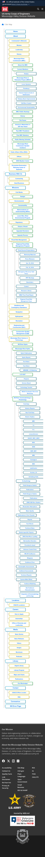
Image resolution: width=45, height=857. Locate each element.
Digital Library (19, 665)
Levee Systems (26, 84)
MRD (33, 455)
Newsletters (29, 282)
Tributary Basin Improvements (26, 99)
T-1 (33, 425)
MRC (33, 421)
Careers (15, 609)
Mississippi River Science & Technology (19, 339)
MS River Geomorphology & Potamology (23, 398)
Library (15, 661)
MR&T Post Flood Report (26, 295)
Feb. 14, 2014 (30, 267)
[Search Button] (37, 9)
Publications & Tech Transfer (26, 515)
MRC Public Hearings (22, 111)
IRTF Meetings (30, 277)
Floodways (26, 88)
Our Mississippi (23, 683)
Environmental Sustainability (26, 107)
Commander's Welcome (19, 41)
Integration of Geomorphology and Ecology (30, 595)
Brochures (19, 652)
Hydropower (19, 316)
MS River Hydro (23, 344)
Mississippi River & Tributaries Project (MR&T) (22, 79)
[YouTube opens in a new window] (13, 761)
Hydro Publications (26, 353)
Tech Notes (26, 361)
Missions (15, 188)
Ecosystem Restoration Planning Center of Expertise (19, 167)
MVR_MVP (33, 451)
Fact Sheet (26, 366)
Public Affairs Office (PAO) (19, 152)
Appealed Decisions (22, 231)
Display (26, 73)
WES (33, 464)
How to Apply (19, 614)
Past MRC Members (23, 135)
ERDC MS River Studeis (33, 502)
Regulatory (19, 222)
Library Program (19, 670)
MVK (33, 442)
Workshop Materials (30, 254)
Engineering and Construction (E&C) (19, 326)
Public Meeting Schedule (22, 139)
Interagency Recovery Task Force (26, 272)
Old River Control (26, 103)
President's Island (30, 545)
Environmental (19, 201)
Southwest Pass (30, 562)
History (19, 54)
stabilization (33, 468)
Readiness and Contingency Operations (19, 306)
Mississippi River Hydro (22, 348)
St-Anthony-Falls (33, 476)
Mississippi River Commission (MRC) (19, 59)
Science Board (26, 383)
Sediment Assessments (26, 570)
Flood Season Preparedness (26, 250)
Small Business (19, 183)
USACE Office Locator (19, 692)
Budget (22, 196)
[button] (21, 4)
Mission (19, 45)
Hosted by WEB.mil (22, 813)
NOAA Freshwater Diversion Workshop (30, 392)
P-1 (33, 429)
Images (19, 647)
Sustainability (22, 205)
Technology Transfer (26, 387)
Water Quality (30, 511)
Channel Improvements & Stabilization (26, 93)
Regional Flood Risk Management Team (26, 300)
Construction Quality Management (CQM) (22, 332)
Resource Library (26, 290)
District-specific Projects (26, 532)
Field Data (26, 404)
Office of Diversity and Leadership (19, 624)
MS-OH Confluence (29, 553)
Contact (26, 286)
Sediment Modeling (30, 583)
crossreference (33, 434)
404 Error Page (15, 706)
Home (15, 31)
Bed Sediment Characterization (30, 588)
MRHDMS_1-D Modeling (30, 370)
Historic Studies (30, 416)
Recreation (19, 321)
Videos (19, 643)
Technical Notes (30, 528)
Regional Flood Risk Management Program (23, 245)
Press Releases (30, 259)
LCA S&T (23, 374)
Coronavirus (15, 701)
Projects (26, 378)
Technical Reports (26, 575)
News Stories (19, 634)
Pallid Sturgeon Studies (30, 485)
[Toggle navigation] (41, 9)
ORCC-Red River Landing (30, 536)
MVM (33, 447)
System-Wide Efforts (26, 579)
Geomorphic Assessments (26, 566)
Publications (30, 489)
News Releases (19, 638)
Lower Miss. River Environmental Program (22, 217)
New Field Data (30, 412)
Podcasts (19, 656)
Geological (33, 459)
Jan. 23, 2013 (30, 263)
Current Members (22, 69)
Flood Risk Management (19, 239)
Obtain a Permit (23, 226)
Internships (19, 618)
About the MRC (23, 65)
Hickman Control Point (29, 549)
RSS (19, 697)
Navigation (19, 312)
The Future (22, 120)
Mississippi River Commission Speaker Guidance (22, 145)
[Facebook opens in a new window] (3, 761)
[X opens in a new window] (8, 761)
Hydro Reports (26, 357)
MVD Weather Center (22, 161)
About (15, 36)
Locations (15, 600)
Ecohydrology (26, 481)
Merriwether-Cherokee (29, 541)
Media (15, 629)
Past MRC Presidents (22, 131)
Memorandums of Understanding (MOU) (23, 210)
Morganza (30, 558)
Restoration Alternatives (30, 506)
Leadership (19, 49)
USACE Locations (19, 605)
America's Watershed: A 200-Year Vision (22, 125)
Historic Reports (30, 408)
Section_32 (33, 472)
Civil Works (19, 192)
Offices (19, 156)
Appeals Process (22, 235)
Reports (30, 519)
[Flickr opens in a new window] (18, 761)
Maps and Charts (19, 674)
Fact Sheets (29, 523)
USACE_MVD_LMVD (33, 438)
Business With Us (15, 174)
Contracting (19, 178)
